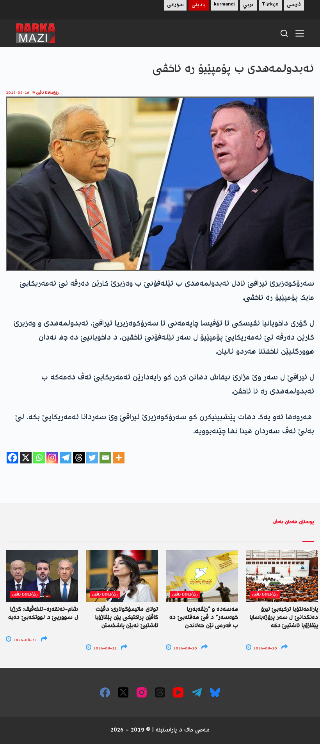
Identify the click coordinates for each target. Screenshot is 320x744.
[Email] (105, 457)
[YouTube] (178, 692)
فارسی (294, 5)
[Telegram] (65, 457)
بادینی (199, 5)
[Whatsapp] (39, 457)
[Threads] (79, 457)
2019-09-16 (17, 93)
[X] (26, 457)
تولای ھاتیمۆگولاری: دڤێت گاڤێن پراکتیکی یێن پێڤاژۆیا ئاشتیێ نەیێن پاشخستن (126, 617)
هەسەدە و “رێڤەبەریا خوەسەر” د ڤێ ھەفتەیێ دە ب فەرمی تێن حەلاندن (203, 617)
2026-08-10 (184, 648)
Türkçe (270, 5)
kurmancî (224, 5)
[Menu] (299, 33)
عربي (248, 5)
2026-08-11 (104, 648)
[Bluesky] (215, 692)
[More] (118, 457)
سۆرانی (175, 5)
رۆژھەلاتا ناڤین (47, 93)
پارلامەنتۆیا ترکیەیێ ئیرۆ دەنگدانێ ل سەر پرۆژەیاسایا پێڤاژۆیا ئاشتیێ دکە (284, 617)
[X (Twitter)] (123, 692)
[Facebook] (12, 457)
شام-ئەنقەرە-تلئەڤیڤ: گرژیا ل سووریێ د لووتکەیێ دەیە (43, 613)
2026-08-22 (24, 640)
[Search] (284, 33)
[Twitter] (92, 457)
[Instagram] (52, 457)
